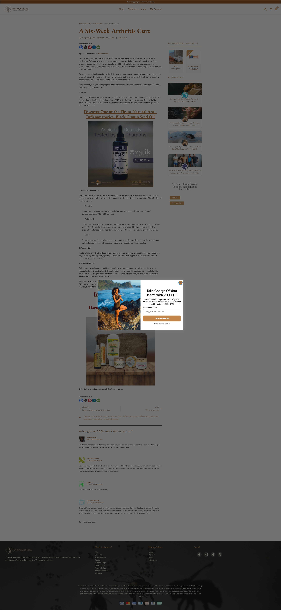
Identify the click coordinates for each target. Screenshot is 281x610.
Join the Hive (162, 318)
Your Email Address (150, 307)
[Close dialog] (180, 283)
